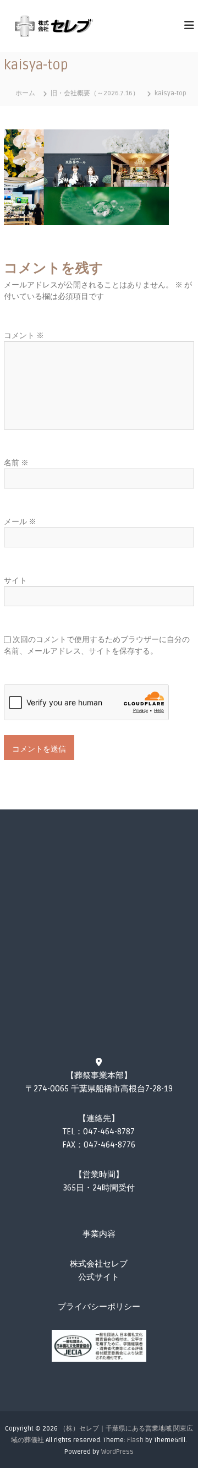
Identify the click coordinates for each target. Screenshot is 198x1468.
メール (20, 521)
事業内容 (99, 1234)
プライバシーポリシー (99, 1307)
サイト (15, 580)
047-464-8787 (109, 1132)
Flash (135, 1440)
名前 (16, 462)
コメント (24, 335)
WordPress (117, 1452)
